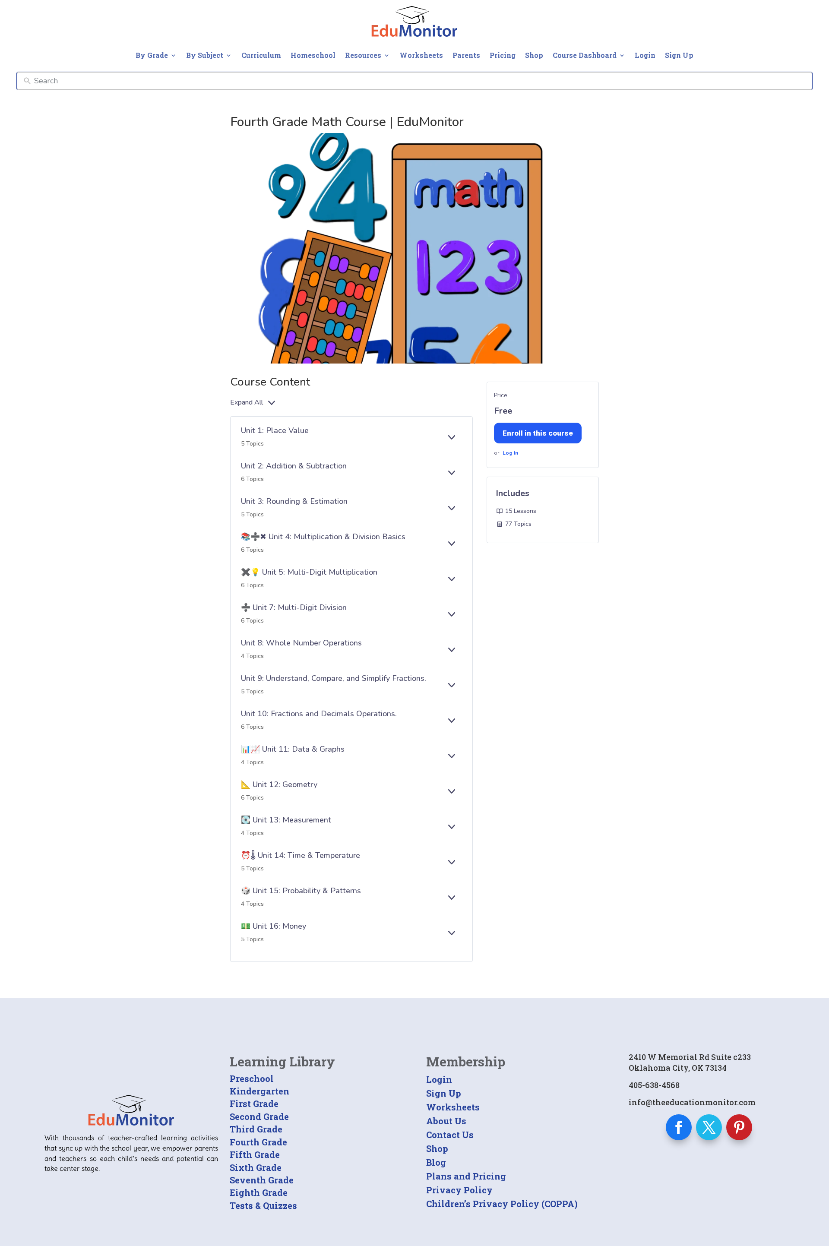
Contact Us (450, 1134)
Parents (466, 55)
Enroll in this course (538, 433)
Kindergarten (259, 1091)
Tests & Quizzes (263, 1205)
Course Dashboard (585, 55)
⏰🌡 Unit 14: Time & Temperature (300, 855)
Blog (436, 1162)
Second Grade (259, 1116)
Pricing (503, 55)
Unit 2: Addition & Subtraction (294, 466)
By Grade (152, 55)
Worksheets (421, 55)
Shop (534, 55)
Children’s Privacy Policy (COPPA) (502, 1203)
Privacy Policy (459, 1189)
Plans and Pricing (466, 1176)
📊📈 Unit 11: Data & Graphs (293, 749)
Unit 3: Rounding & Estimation (294, 501)
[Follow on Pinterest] (739, 1127)
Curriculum (261, 55)
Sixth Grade (256, 1167)
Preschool (252, 1078)
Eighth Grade (259, 1192)
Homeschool (313, 55)
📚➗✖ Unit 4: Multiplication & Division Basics (323, 536)
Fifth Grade (255, 1154)
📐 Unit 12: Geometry (279, 784)
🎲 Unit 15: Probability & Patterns (301, 890)
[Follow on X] (709, 1127)
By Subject (204, 55)
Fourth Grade (258, 1142)
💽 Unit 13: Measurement (286, 820)
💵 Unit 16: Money (273, 926)
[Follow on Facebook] (679, 1127)
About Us (446, 1120)
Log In (510, 452)
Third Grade (256, 1129)
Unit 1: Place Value (275, 430)
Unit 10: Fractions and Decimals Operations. (319, 713)
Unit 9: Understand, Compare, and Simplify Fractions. (333, 678)
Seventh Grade (262, 1180)
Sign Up (679, 55)
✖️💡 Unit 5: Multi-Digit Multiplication (309, 572)
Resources (363, 55)
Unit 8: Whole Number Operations (301, 643)
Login (645, 55)
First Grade (254, 1103)
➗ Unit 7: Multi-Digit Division (294, 607)
